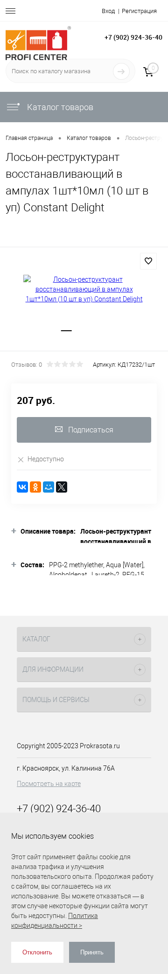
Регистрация (139, 10)
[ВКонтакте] (22, 487)
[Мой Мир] (48, 487)
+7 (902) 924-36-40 (133, 37)
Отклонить (37, 952)
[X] (61, 487)
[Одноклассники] (35, 487)
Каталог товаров (59, 107)
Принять (92, 952)
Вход (108, 10)
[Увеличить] (84, 289)
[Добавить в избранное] (148, 261)
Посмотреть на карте (49, 783)
